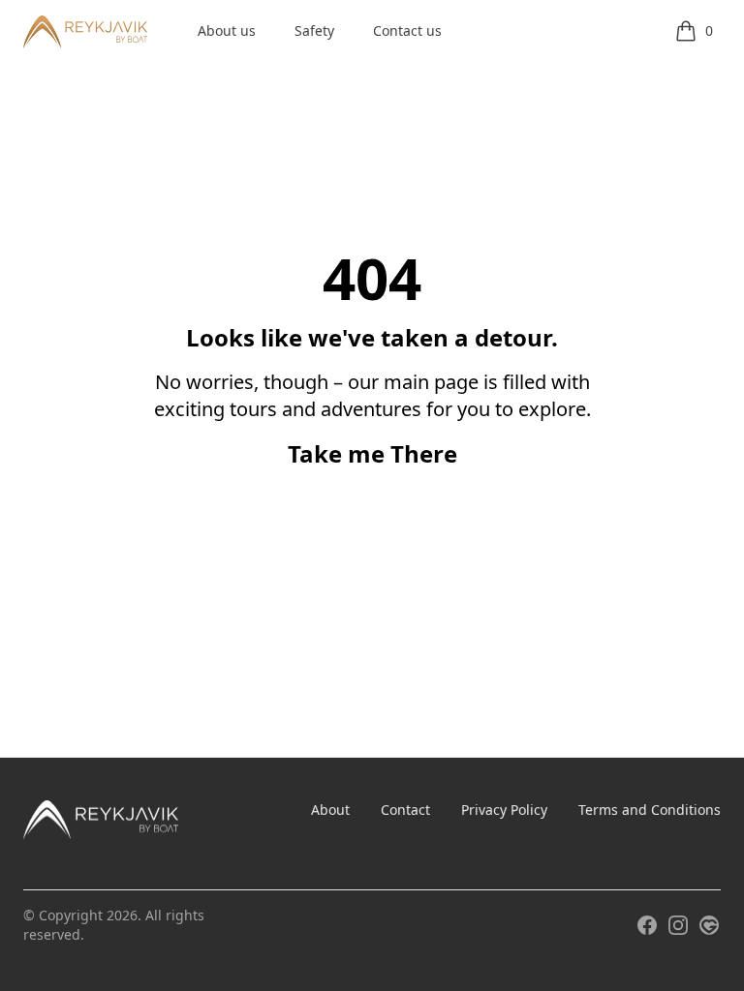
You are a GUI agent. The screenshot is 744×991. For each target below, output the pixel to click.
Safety (314, 30)
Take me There (372, 453)
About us (227, 30)
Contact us (407, 30)
